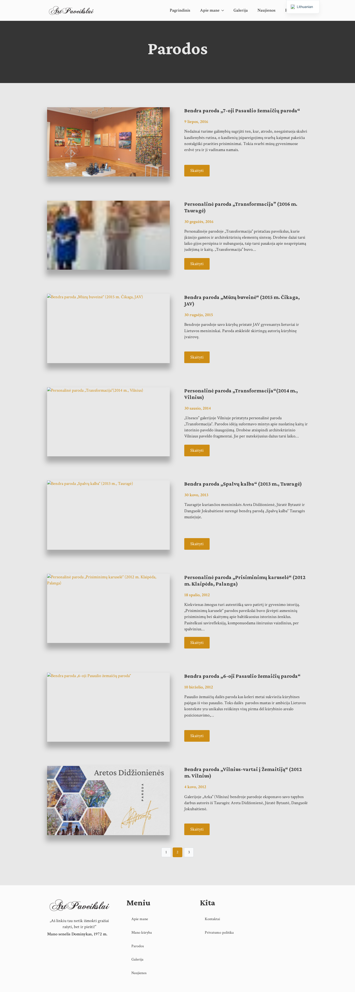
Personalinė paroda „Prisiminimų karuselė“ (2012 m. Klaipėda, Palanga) (244, 580)
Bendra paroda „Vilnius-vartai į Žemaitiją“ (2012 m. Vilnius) (243, 772)
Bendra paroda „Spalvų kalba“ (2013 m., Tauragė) (243, 484)
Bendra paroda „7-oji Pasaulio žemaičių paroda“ (242, 110)
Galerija (241, 10)
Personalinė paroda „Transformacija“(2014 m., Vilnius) (241, 394)
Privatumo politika (219, 932)
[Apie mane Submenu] (224, 10)
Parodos (137, 946)
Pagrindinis (180, 10)
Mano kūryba (141, 932)
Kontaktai (212, 919)
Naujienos (266, 10)
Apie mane (210, 10)
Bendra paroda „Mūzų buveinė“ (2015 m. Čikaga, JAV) (242, 300)
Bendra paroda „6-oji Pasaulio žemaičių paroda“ (242, 676)
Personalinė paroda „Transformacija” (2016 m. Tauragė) (240, 207)
